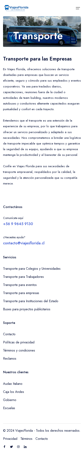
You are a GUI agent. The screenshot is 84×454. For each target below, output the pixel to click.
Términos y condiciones (19, 350)
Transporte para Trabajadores (23, 276)
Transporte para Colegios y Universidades (32, 268)
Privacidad (10, 438)
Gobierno (9, 400)
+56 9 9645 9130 (18, 223)
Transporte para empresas (21, 293)
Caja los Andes (13, 391)
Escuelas (9, 408)
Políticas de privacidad (18, 342)
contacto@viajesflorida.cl (23, 243)
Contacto (9, 334)
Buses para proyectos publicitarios (26, 309)
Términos (26, 438)
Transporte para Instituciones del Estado (30, 301)
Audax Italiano (12, 383)
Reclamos (9, 358)
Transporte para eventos (20, 285)
